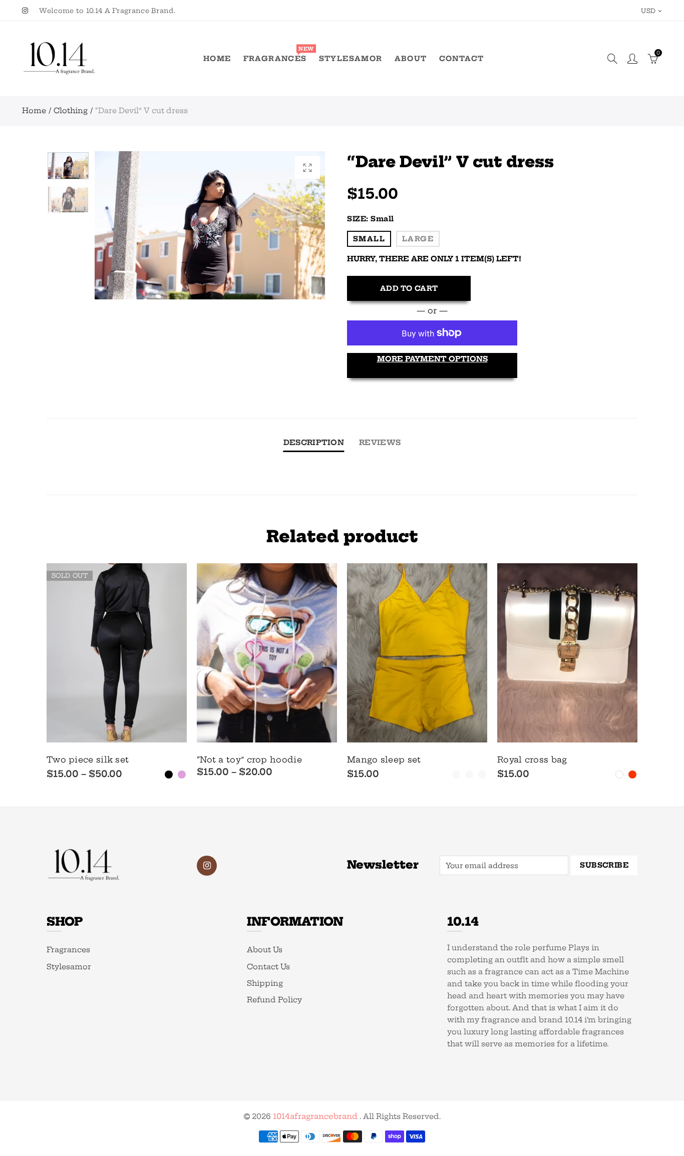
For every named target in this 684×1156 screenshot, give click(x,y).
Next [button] (298, 225)
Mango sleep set (384, 759)
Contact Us (268, 966)
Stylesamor (69, 966)
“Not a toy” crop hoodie (249, 759)
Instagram (207, 866)
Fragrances (278, 55)
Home (217, 58)
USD (648, 11)
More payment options (432, 358)
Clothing (71, 110)
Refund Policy (274, 999)
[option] (210, 225)
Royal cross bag (532, 759)
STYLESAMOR (351, 58)
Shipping (265, 983)
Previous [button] (121, 225)
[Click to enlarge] (307, 167)
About (411, 58)
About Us (264, 949)
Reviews (380, 442)
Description (313, 442)
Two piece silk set (88, 759)
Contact (461, 58)
